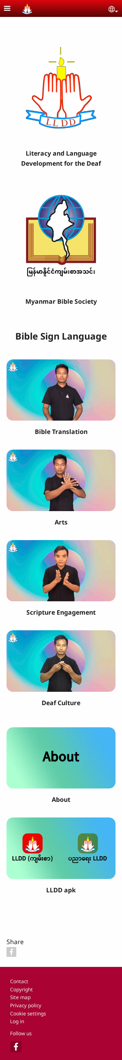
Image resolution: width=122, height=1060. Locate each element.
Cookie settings (28, 1013)
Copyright (21, 989)
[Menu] (11, 9)
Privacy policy (25, 1005)
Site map (20, 997)
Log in (17, 1021)
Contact (19, 981)
